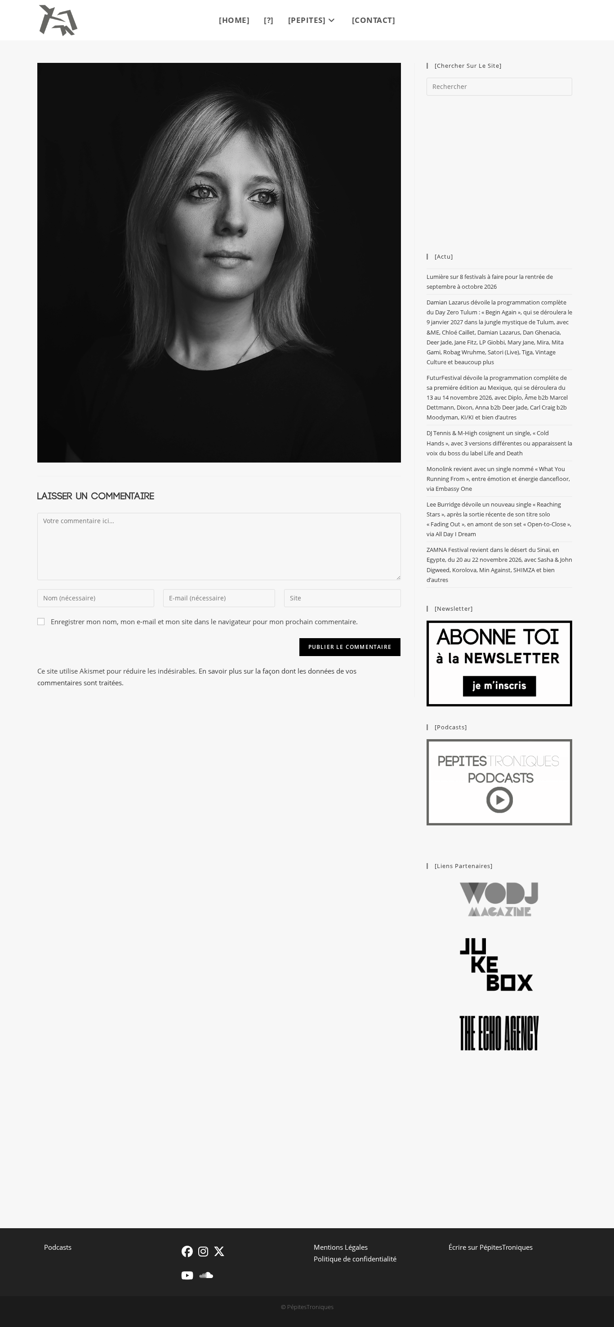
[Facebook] (187, 1251)
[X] (219, 1251)
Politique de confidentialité (355, 1258)
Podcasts (57, 1247)
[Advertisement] (499, 170)
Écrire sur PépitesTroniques (491, 1247)
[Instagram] (203, 1251)
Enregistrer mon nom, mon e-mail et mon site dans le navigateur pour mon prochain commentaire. (204, 621)
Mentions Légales (341, 1247)
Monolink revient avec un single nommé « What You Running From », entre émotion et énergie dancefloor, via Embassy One (498, 479)
